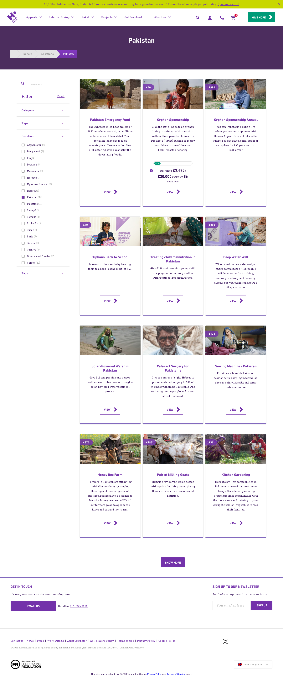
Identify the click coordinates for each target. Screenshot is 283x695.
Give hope (259, 17)
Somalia (33, 217)
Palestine (34, 204)
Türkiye (33, 249)
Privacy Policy (146, 640)
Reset (60, 96)
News (30, 640)
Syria (31, 236)
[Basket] (233, 19)
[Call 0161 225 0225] (222, 19)
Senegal (33, 210)
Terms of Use (125, 640)
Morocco (33, 177)
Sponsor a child (228, 4)
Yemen (33, 262)
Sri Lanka (34, 223)
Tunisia (32, 243)
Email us (33, 606)
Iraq (30, 158)
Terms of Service (176, 674)
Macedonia (34, 171)
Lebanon (33, 164)
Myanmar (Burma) (39, 184)
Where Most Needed (40, 256)
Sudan (32, 230)
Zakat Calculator (77, 640)
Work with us (55, 640)
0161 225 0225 (79, 606)
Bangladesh (35, 151)
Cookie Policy (166, 640)
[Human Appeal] (12, 17)
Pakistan (34, 197)
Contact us (17, 640)
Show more (173, 562)
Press (40, 640)
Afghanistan (35, 145)
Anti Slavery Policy (102, 640)
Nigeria (32, 191)
